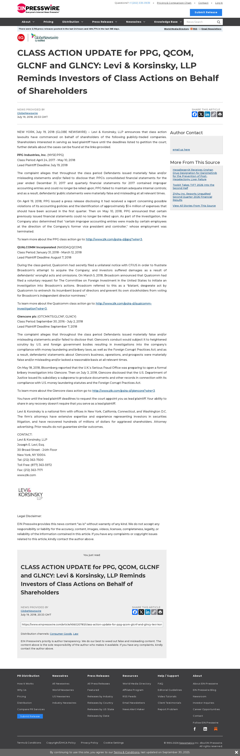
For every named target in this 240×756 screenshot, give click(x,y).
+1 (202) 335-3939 (139, 2)
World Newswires (63, 689)
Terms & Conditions (29, 742)
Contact (203, 2)
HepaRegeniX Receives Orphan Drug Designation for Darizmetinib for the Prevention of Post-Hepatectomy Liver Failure (195, 174)
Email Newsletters (211, 29)
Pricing (174, 2)
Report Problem (168, 709)
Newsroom (199, 696)
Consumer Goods (61, 633)
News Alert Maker (134, 709)
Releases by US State (100, 709)
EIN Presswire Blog (204, 689)
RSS (195, 29)
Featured (93, 689)
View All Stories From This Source (194, 205)
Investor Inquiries (203, 702)
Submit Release (206, 12)
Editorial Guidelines (170, 689)
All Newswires (60, 683)
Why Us (21, 689)
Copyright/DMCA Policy (61, 742)
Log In (219, 2)
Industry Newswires (64, 702)
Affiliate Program (133, 689)
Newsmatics (186, 742)
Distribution (24, 702)
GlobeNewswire (27, 113)
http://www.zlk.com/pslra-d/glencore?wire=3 (123, 390)
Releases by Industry (100, 696)
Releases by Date (98, 715)
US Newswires (61, 696)
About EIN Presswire (205, 683)
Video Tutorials (167, 696)
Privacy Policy (89, 742)
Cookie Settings (113, 742)
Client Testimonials (169, 702)
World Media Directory (176, 29)
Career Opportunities (206, 709)
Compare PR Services (30, 709)
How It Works (25, 683)
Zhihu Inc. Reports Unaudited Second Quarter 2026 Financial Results (192, 197)
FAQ (160, 683)
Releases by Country (100, 702)
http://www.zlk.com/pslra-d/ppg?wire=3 (114, 239)
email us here (181, 149)
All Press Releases (98, 683)
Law (75, 633)
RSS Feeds (129, 696)
